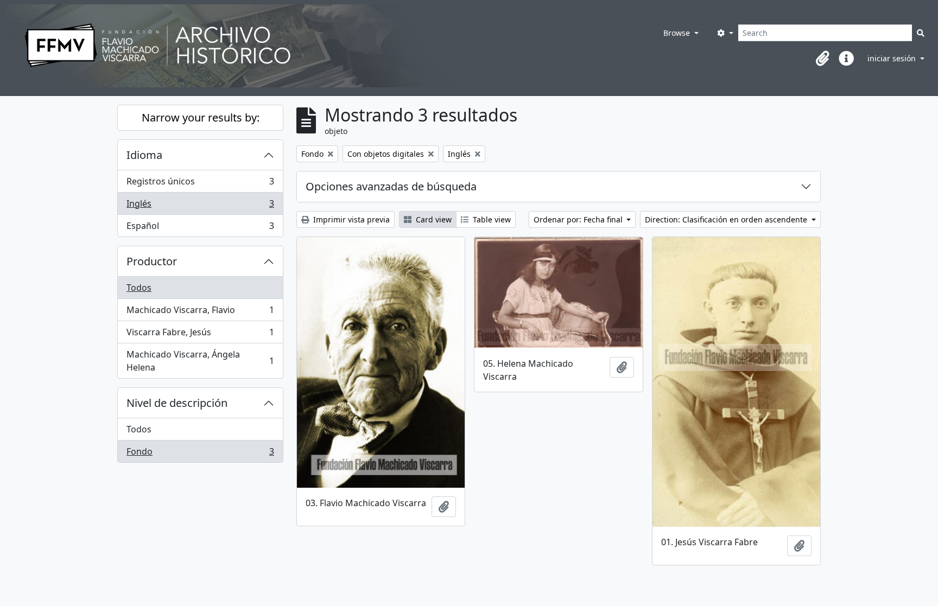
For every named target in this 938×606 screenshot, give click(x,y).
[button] (822, 59)
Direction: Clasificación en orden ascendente (727, 219)
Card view (433, 219)
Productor (151, 261)
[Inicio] (318, 45)
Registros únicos (200, 184)
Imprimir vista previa (350, 219)
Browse (677, 33)
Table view (491, 219)
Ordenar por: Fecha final (579, 219)
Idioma (144, 155)
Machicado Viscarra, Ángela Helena (200, 360)
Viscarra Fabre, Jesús (200, 334)
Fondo (200, 453)
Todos (138, 288)
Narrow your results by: (200, 117)
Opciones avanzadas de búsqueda (391, 186)
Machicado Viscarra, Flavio (200, 312)
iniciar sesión (892, 58)
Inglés (200, 206)
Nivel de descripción (176, 403)
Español (200, 228)
